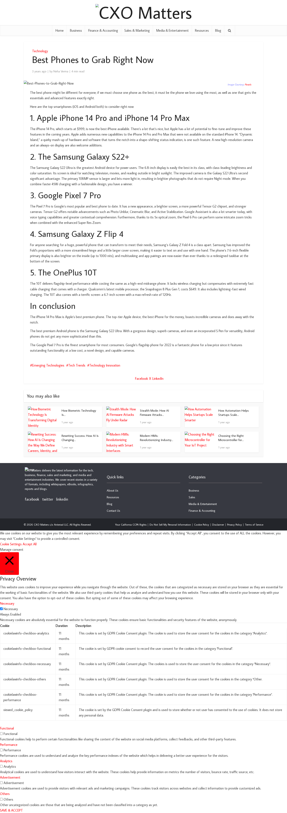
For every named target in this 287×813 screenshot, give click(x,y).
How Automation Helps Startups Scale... (233, 412)
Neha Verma (60, 71)
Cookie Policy (201, 524)
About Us (112, 490)
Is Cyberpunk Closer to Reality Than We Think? (139, 466)
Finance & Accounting (103, 30)
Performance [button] (8, 745)
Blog (218, 30)
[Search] (229, 30)
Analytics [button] (6, 761)
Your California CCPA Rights (130, 524)
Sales (192, 497)
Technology (40, 51)
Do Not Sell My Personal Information (170, 524)
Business (76, 30)
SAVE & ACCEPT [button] (11, 810)
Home (59, 30)
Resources (202, 30)
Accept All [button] (30, 544)
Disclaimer (218, 524)
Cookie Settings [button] (11, 544)
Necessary (11, 609)
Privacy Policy (234, 524)
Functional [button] (7, 728)
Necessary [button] (7, 603)
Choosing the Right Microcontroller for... (231, 438)
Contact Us (113, 511)
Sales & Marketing (137, 30)
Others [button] (5, 794)
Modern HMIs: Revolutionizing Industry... (156, 438)
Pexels (248, 84)
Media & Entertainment (172, 30)
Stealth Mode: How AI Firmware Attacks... (154, 412)
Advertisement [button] (10, 777)
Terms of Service (254, 524)
